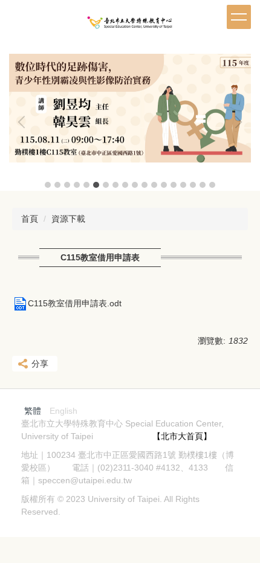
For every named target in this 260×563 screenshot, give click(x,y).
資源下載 (68, 219)
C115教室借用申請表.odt (75, 303)
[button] (24, 122)
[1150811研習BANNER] (130, 108)
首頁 (29, 219)
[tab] (48, 185)
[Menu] (239, 17)
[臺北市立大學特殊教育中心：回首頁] (130, 26)
